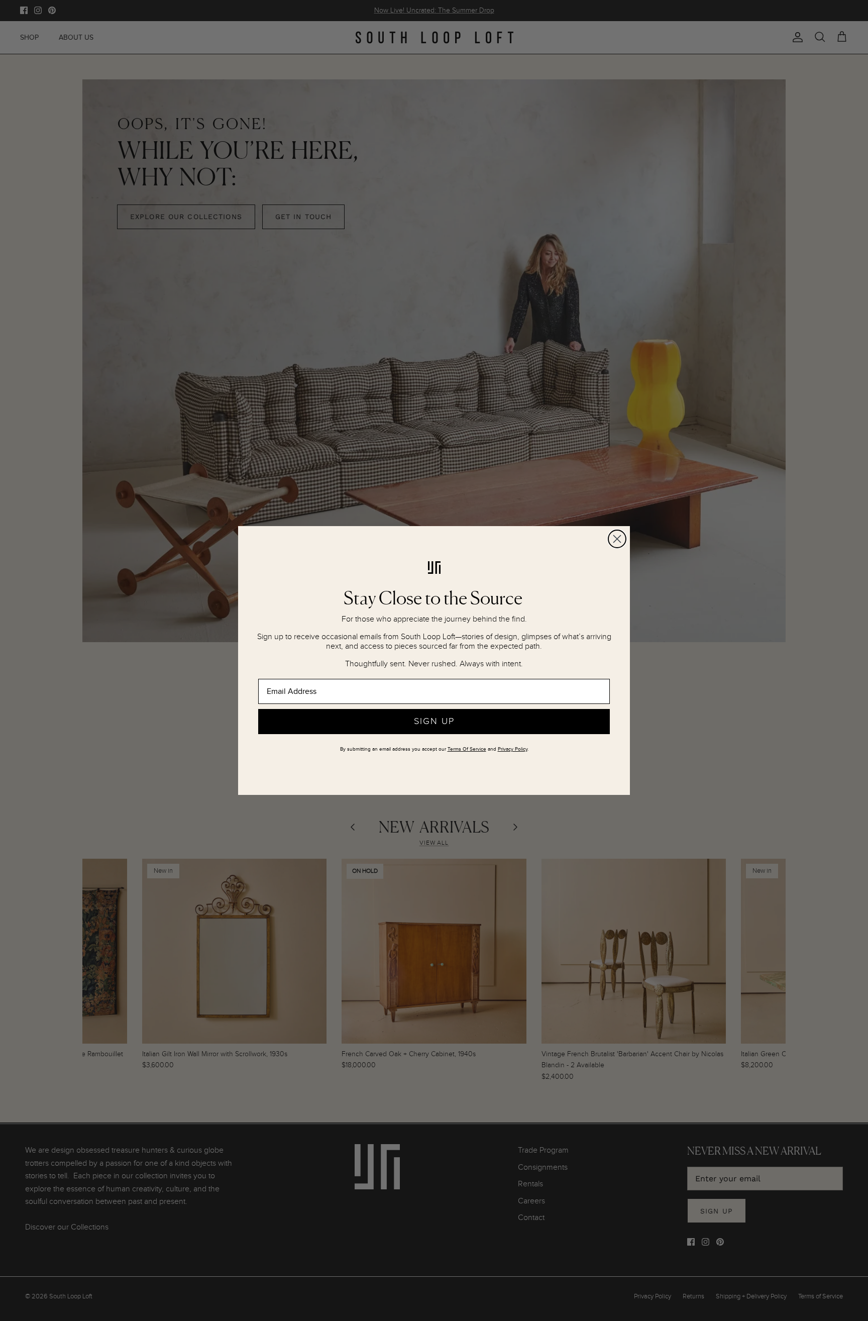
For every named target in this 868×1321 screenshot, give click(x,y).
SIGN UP (434, 721)
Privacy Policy (512, 749)
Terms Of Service (467, 749)
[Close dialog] (617, 539)
